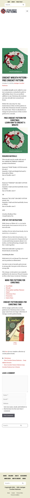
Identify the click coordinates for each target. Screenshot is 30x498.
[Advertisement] (15, 31)
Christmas (7, 358)
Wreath (8, 288)
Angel (8, 292)
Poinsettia (9, 296)
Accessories (23, 476)
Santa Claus (9, 298)
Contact (13, 1)
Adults (17, 476)
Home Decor (7, 478)
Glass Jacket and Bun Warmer (15, 290)
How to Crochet (16, 478)
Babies (5, 476)
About (9, 1)
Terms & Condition (15, 494)
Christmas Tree (11, 294)
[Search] (23, 4)
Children (10, 476)
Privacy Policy (19, 1)
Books (24, 478)
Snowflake (9, 286)
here (6, 351)
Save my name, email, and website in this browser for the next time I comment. (15, 409)
